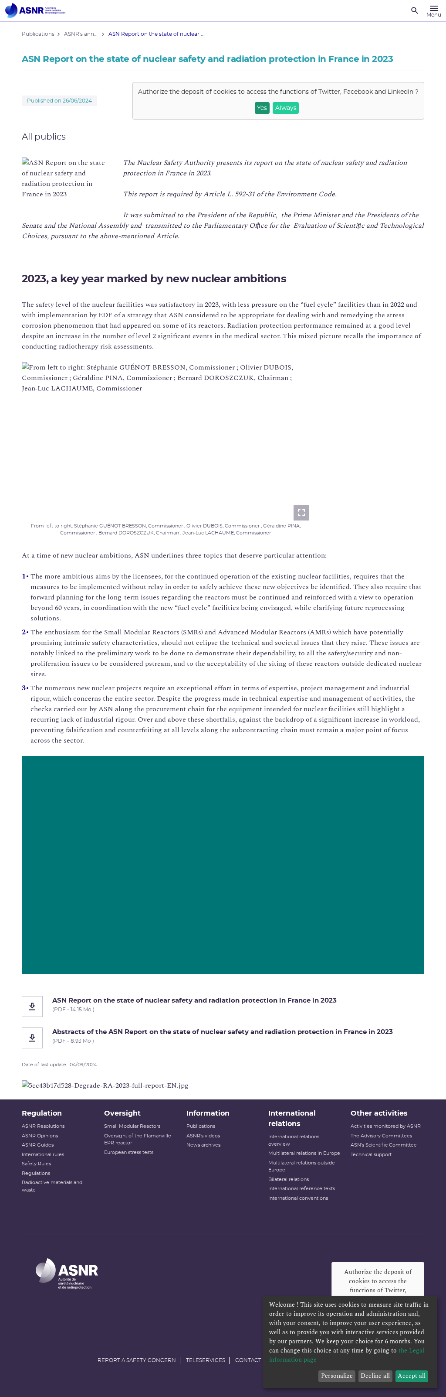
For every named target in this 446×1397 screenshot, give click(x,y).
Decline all (375, 1375)
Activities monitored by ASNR (386, 1126)
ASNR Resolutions (43, 1126)
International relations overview (293, 1140)
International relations (292, 1118)
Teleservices (205, 1360)
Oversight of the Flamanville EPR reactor (137, 1139)
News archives (203, 1145)
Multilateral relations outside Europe (301, 1167)
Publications (200, 1126)
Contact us (252, 1360)
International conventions (298, 1198)
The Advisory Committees (381, 1135)
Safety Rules (36, 1163)
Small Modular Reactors (132, 1126)
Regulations (36, 1173)
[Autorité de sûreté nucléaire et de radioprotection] (35, 10)
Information (208, 1113)
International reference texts (301, 1188)
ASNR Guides (38, 1145)
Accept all (412, 1375)
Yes (262, 108)
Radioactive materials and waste (52, 1186)
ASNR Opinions (40, 1135)
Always (286, 108)
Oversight (122, 1113)
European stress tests (128, 1152)
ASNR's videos (203, 1135)
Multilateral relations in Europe (304, 1153)
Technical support (371, 1154)
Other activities (379, 1113)
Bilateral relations (288, 1179)
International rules (43, 1154)
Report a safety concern (137, 1360)
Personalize (337, 1375)
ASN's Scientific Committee (384, 1145)
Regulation (42, 1113)
